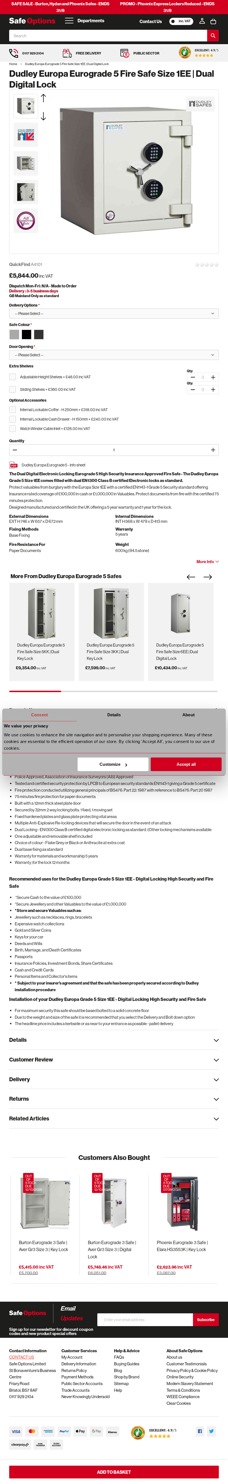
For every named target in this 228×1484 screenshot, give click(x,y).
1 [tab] (35, 691)
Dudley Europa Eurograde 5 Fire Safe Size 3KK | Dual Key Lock (110, 651)
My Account (72, 1357)
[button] (50, 98)
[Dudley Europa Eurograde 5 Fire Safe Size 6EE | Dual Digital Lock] (181, 611)
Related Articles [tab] (29, 1118)
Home (13, 64)
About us (174, 1357)
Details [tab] (114, 714)
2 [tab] (87, 691)
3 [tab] (139, 691)
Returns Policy (74, 1370)
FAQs (119, 1357)
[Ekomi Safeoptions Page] (154, 1441)
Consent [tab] (39, 714)
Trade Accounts (75, 1390)
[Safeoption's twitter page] (211, 1431)
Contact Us (151, 21)
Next (212, 579)
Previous (195, 579)
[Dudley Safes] (200, 103)
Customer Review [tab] (31, 1059)
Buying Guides (126, 1363)
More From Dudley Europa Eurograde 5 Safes (66, 576)
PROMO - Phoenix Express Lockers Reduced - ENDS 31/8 (167, 7)
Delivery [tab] (19, 1079)
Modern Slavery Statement (190, 1383)
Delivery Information (78, 1363)
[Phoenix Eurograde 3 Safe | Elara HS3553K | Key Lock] (183, 1203)
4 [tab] (191, 691)
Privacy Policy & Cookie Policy (192, 1370)
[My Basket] (213, 21)
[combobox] (108, 35)
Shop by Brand (126, 1376)
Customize (110, 764)
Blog (118, 1370)
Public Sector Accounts (82, 1383)
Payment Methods (77, 1376)
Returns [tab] (19, 1098)
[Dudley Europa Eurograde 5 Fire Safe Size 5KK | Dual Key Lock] (42, 611)
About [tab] (188, 714)
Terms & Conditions (183, 1390)
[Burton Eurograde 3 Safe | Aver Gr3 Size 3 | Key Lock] (45, 1203)
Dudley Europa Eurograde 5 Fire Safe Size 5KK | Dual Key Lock (41, 651)
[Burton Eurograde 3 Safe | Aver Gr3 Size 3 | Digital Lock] (114, 1203)
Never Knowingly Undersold (85, 1396)
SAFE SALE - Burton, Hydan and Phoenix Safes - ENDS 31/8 (60, 7)
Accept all (186, 764)
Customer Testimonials (187, 1363)
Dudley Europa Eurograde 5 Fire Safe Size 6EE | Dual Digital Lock (180, 651)
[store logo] (32, 21)
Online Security (180, 1376)
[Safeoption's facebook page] (200, 1431)
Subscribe (206, 1319)
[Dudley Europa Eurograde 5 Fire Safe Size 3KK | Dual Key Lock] (111, 611)
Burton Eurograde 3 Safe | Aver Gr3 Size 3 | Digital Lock (112, 1249)
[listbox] (114, 334)
